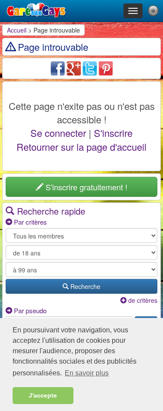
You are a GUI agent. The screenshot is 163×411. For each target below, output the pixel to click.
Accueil (17, 30)
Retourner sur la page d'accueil (81, 146)
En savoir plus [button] (87, 373)
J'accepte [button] (43, 395)
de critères (141, 300)
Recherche (84, 286)
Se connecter (58, 132)
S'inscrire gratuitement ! (85, 186)
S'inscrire (113, 132)
